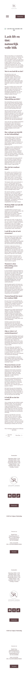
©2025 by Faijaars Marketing (14, 516)
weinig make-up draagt (10, 380)
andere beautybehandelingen (14, 279)
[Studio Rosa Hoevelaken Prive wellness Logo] (14, 6)
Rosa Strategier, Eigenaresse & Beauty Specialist (14, 429)
